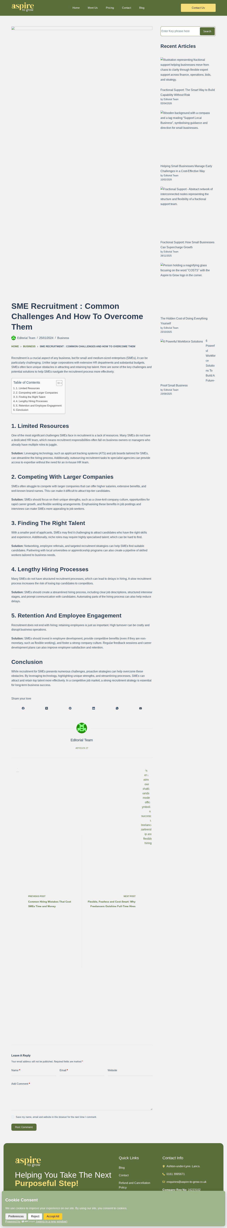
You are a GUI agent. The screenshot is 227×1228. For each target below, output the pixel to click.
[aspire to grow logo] (22, 7)
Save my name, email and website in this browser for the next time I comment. (56, 1117)
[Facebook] (23, 708)
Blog (122, 1167)
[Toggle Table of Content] (58, 383)
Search (207, 31)
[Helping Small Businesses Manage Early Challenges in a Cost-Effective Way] (186, 137)
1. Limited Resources (28, 388)
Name (15, 1070)
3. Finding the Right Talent (30, 396)
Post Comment (24, 1127)
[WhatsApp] (117, 708)
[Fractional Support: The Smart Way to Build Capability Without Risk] (186, 72)
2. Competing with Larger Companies (37, 392)
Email (64, 1070)
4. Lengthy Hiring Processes (32, 401)
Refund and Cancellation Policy (134, 1185)
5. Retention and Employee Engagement (39, 405)
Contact (124, 1175)
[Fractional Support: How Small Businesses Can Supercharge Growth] (186, 213)
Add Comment (20, 1083)
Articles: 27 (82, 748)
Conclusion (22, 409)
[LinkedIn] (93, 708)
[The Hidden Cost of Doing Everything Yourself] (186, 289)
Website (112, 1070)
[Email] (140, 708)
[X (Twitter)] (46, 708)
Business (63, 337)
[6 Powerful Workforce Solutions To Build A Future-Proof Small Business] (181, 360)
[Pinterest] (70, 708)
